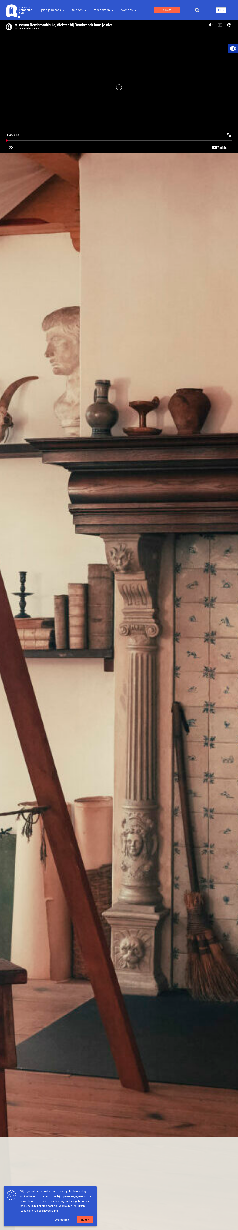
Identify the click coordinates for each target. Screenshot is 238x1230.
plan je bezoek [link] (51, 10)
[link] (233, 48)
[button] (197, 10)
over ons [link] (127, 10)
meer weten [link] (102, 10)
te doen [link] (77, 10)
